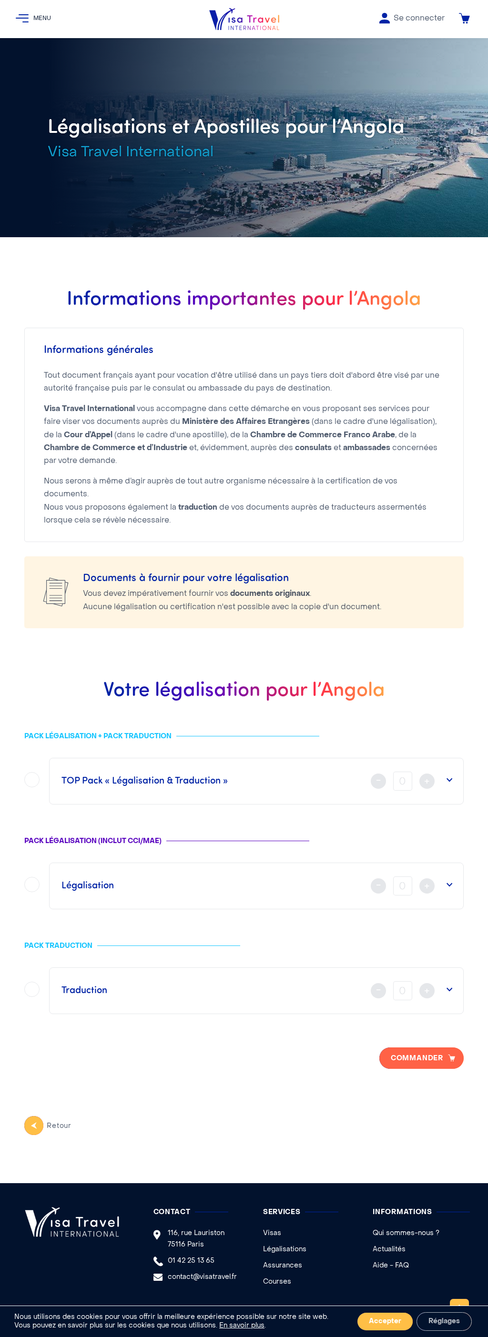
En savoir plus (241, 1326)
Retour (59, 1126)
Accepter (385, 1321)
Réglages (444, 1321)
